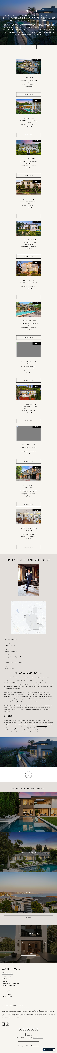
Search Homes (28, 47)
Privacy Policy (35, 1046)
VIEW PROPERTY (28, 94)
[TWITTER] (32, 1029)
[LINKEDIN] (28, 1029)
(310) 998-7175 (6, 978)
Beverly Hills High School (46, 722)
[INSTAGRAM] (24, 1029)
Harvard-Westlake (42, 726)
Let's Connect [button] (28, 953)
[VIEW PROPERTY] (28, 93)
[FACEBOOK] (20, 1029)
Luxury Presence (38, 1038)
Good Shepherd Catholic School (33, 729)
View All (28, 917)
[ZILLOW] (36, 1029)
